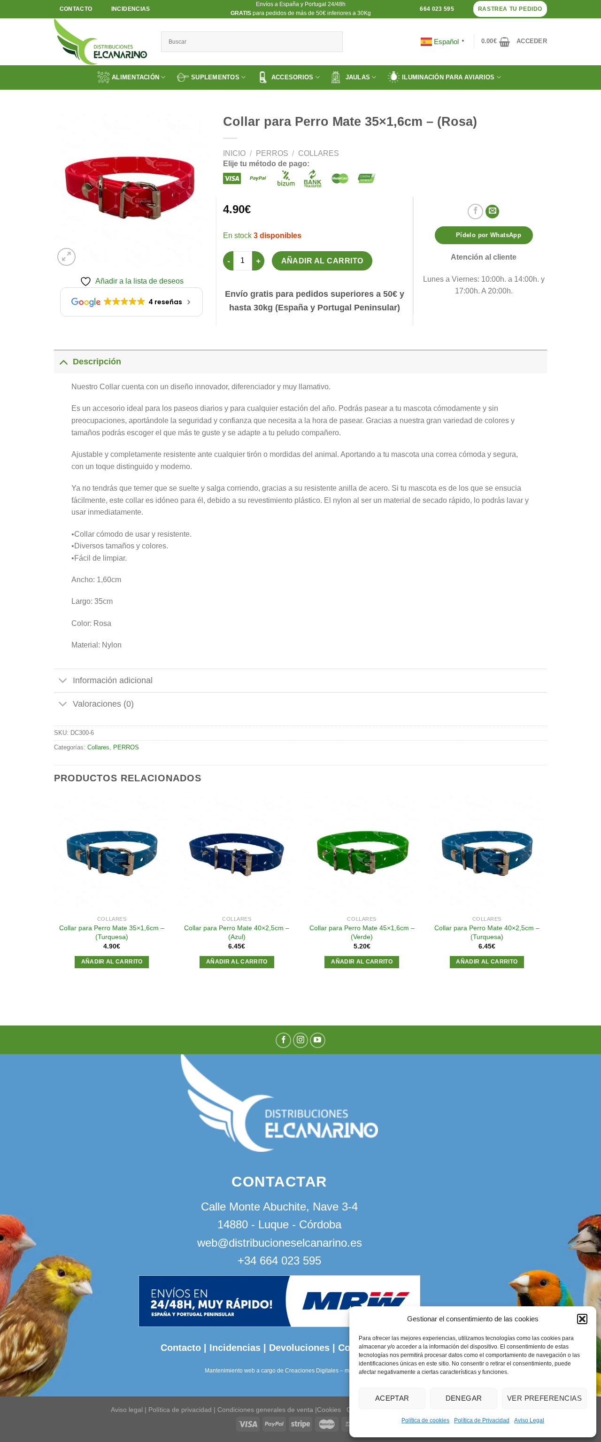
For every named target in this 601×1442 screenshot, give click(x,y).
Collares (318, 153)
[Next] (544, 890)
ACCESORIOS (292, 77)
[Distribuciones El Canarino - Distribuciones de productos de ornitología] (100, 42)
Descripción (97, 361)
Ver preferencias (544, 1398)
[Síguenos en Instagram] (300, 1040)
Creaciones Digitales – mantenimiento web (340, 1370)
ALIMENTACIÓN (135, 77)
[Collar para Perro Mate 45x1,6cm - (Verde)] (362, 853)
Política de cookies (425, 1420)
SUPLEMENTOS (215, 77)
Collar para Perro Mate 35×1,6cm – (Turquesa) (111, 932)
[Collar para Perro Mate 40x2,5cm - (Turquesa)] (487, 853)
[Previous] (54, 890)
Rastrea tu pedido (510, 9)
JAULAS (358, 77)
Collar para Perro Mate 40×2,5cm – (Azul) (236, 932)
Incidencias (234, 1347)
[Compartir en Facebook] (475, 211)
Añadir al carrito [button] (112, 961)
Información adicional (113, 680)
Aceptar (392, 1398)
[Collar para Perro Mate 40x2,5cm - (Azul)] (237, 853)
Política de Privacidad (481, 1420)
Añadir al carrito (322, 261)
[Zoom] (66, 257)
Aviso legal (127, 1409)
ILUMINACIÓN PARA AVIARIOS (448, 77)
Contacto (181, 1347)
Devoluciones (299, 1347)
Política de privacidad (180, 1409)
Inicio (234, 153)
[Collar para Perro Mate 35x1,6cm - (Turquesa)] (112, 853)
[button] (582, 1319)
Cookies (329, 1409)
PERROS (272, 153)
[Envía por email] (492, 211)
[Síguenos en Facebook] (283, 1040)
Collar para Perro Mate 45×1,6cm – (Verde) (362, 932)
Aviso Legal (529, 1420)
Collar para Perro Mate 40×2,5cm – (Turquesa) (486, 932)
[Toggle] (63, 361)
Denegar (464, 1398)
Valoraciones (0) (103, 704)
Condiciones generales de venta (266, 1409)
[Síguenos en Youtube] (317, 1040)
